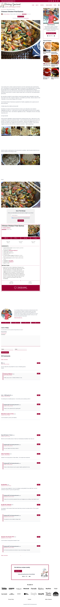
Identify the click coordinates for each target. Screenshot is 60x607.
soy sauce (11, 260)
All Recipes (4, 9)
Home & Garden (49, 5)
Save (36, 238)
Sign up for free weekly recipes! (7, 1)
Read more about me (50, 33)
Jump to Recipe (21, 16)
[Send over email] (35, 322)
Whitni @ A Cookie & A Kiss (7, 413)
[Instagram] (51, 1)
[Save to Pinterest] (25, 322)
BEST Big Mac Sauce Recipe (47, 46)
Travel (55, 5)
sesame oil (11, 261)
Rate (26, 238)
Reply (39, 363)
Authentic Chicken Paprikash (55, 59)
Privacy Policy (11, 599)
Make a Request (48, 599)
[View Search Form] (59, 5)
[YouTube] (58, 1)
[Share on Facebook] (5, 322)
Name (3, 349)
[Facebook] (49, 1)
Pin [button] (16, 238)
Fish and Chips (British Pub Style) (55, 46)
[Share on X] (15, 322)
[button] (2, 229)
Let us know (19, 288)
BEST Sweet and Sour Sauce (47, 72)
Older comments (4, 359)
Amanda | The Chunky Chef (7, 536)
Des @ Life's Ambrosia (6, 504)
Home (33, 5)
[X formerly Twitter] (55, 1)
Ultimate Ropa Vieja (47, 59)
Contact (29, 599)
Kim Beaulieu (4, 484)
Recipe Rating (4, 331)
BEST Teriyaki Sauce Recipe (55, 72)
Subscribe (17, 571)
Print (7, 238)
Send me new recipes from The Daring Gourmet (21, 217)
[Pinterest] (53, 1)
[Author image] (2, 14)
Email (16, 349)
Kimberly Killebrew (6, 227)
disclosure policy (26, 18)
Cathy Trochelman (5, 453)
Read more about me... (18, 317)
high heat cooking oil (13, 250)
